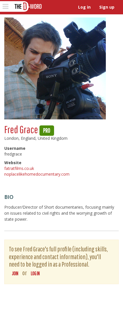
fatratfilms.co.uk (19, 168)
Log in (84, 7)
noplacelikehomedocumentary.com (37, 174)
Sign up (106, 7)
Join (15, 273)
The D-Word (27, 6)
